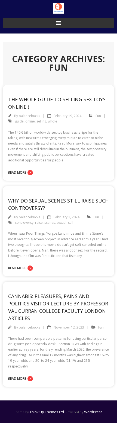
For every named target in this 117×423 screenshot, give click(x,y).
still (70, 222)
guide (19, 121)
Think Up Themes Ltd (47, 411)
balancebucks (29, 116)
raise (39, 222)
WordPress (93, 411)
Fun (98, 116)
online (30, 121)
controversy (24, 222)
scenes (49, 222)
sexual (61, 222)
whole (52, 121)
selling (41, 121)
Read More (17, 172)
